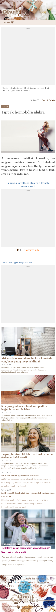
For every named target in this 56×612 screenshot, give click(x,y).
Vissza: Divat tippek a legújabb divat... (17, 262)
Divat (5, 106)
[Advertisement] (28, 57)
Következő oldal (31, 250)
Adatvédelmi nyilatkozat (19, 582)
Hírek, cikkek (16, 88)
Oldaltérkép (39, 590)
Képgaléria (7, 586)
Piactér (49, 586)
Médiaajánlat (34, 586)
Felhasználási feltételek (33, 579)
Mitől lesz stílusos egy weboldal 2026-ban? (20, 475)
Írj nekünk (43, 582)
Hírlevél (24, 590)
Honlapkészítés (6, 606)
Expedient (24, 606)
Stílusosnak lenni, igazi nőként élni (16, 544)
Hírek (20, 586)
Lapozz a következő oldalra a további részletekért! (28, 184)
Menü (6, 22)
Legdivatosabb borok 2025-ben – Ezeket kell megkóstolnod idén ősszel (28, 495)
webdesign (16, 606)
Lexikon (11, 590)
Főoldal (5, 88)
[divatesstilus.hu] (12, 13)
